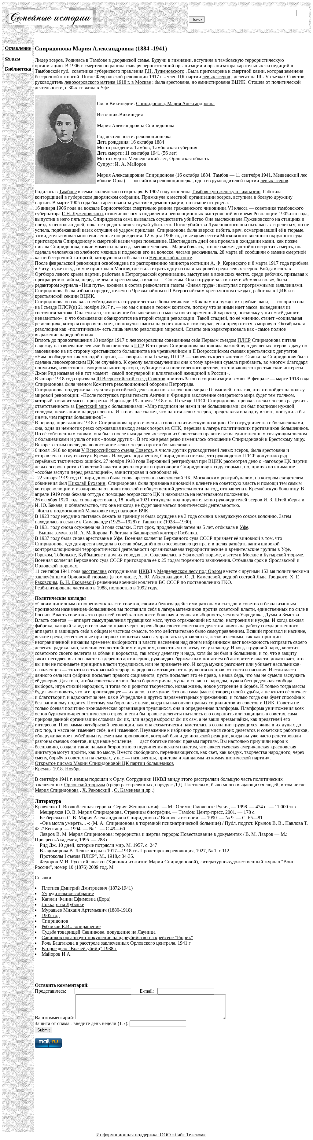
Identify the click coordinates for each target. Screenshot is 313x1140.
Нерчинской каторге (170, 257)
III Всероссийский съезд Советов (130, 378)
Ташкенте (152, 521)
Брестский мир (91, 406)
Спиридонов (55, 921)
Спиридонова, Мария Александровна (175, 103)
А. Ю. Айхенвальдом (160, 576)
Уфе (244, 527)
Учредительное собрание (68, 893)
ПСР (138, 345)
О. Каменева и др (132, 790)
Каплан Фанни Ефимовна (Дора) (76, 899)
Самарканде (96, 521)
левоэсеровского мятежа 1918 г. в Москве (107, 82)
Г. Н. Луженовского (82, 213)
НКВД (145, 571)
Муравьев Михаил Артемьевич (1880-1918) (87, 910)
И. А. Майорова (90, 532)
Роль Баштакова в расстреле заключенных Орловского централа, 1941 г (116, 943)
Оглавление (18, 48)
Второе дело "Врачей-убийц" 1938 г (79, 948)
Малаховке (96, 510)
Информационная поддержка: (128, 1134)
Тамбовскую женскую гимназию (226, 191)
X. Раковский (96, 790)
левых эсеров (216, 76)
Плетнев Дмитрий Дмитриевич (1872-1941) (87, 888)
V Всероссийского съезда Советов (117, 450)
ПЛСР (244, 340)
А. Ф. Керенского (228, 263)
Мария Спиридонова (57, 790)
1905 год (51, 915)
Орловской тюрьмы (84, 784)
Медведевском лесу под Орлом (189, 571)
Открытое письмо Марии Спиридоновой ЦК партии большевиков (104, 763)
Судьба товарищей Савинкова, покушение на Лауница (99, 932)
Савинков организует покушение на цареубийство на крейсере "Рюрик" (117, 937)
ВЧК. (144, 510)
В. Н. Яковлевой (77, 582)
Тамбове (68, 191)
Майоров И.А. (57, 954)
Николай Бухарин (86, 483)
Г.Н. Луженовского (164, 71)
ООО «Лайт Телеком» (183, 1134)
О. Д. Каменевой (202, 576)
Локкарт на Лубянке (63, 904)
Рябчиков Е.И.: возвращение (71, 926)
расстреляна (94, 571)
